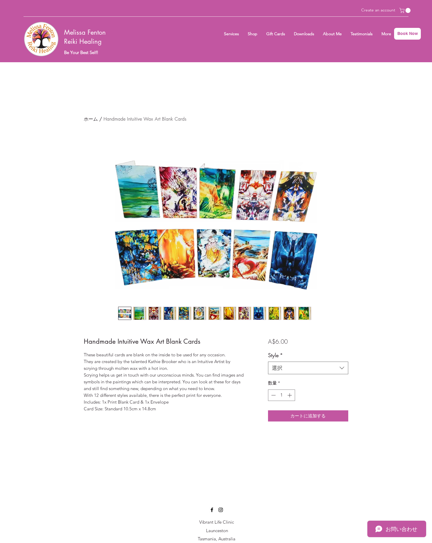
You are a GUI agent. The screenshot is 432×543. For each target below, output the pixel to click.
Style (275, 355)
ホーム (91, 119)
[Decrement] (273, 395)
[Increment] (290, 395)
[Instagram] (221, 510)
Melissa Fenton (85, 32)
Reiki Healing (83, 41)
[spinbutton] (281, 395)
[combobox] (308, 368)
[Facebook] (212, 510)
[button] (405, 10)
